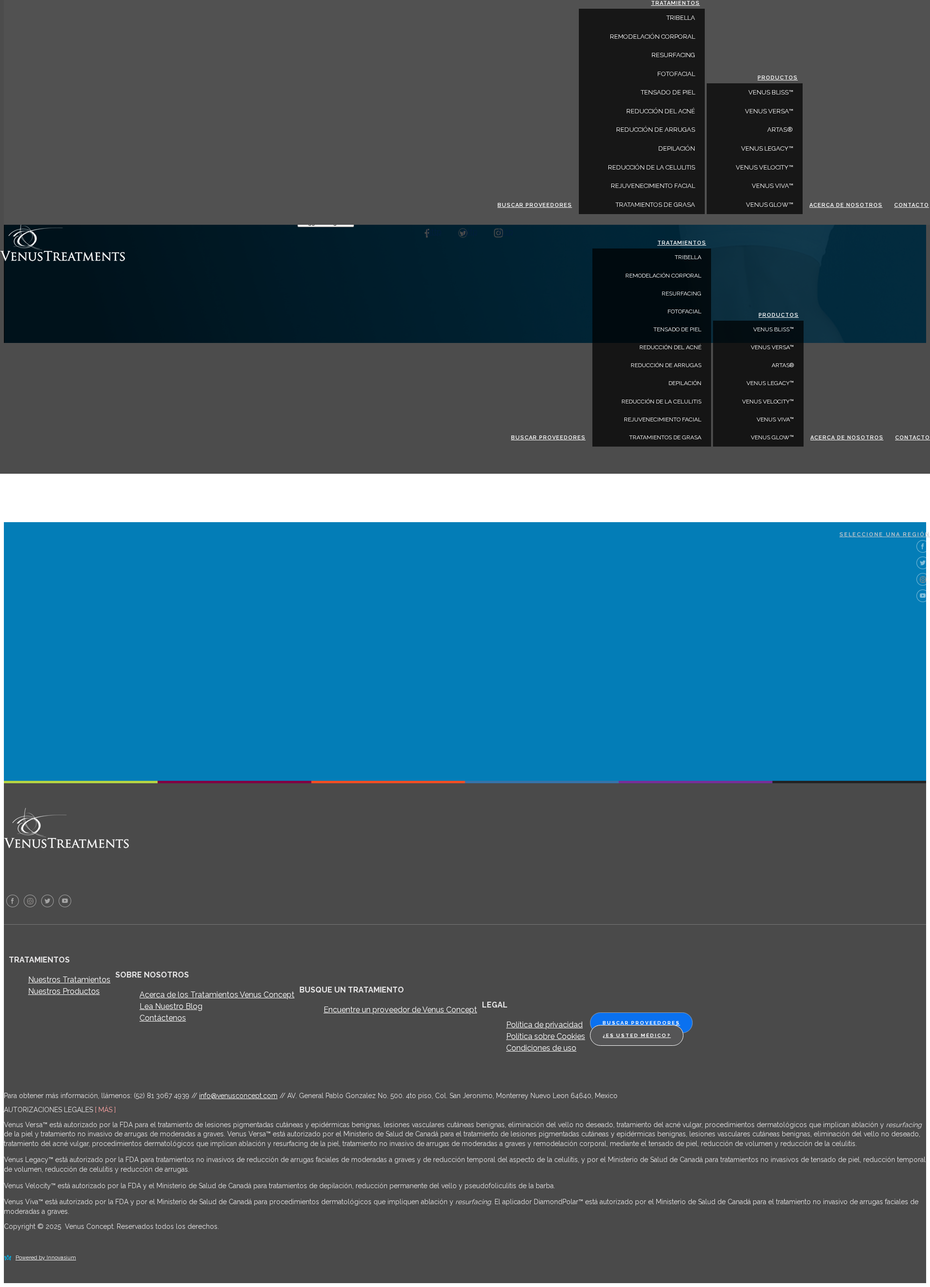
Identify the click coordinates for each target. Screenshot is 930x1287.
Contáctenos (163, 1018)
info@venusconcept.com (238, 1096)
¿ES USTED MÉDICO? (637, 1035)
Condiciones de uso (541, 1048)
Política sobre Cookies (545, 1036)
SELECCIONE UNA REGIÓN (884, 534)
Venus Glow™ (772, 437)
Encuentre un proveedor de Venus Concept (400, 1009)
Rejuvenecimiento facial (662, 419)
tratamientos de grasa (665, 437)
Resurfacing (681, 293)
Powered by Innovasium (46, 1258)
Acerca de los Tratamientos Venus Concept (217, 994)
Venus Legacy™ (770, 383)
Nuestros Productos (64, 991)
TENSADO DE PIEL (677, 329)
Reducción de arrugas (666, 365)
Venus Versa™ (772, 347)
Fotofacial (684, 311)
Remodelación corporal (663, 275)
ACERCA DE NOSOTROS (847, 437)
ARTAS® (783, 365)
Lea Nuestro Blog (171, 1006)
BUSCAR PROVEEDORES (548, 437)
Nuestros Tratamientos (69, 979)
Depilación (684, 383)
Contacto (912, 437)
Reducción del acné (670, 347)
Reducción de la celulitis (661, 401)
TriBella (688, 257)
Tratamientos (681, 243)
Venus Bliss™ (773, 329)
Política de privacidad (544, 1024)
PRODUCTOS (779, 315)
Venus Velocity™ (768, 401)
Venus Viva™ (775, 419)
